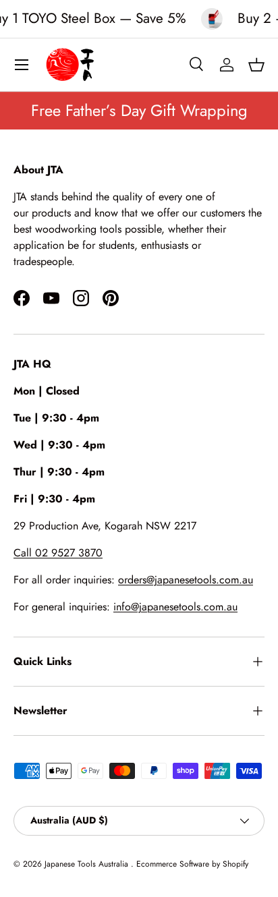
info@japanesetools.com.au (175, 606)
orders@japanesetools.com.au (185, 579)
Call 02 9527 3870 (58, 552)
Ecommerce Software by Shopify (192, 864)
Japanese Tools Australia (88, 864)
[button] (256, 65)
